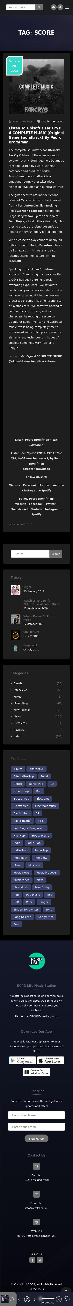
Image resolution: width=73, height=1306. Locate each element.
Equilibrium (31, 631)
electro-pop (21, 798)
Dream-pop (21, 791)
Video (17, 736)
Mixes (17, 696)
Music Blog (21, 703)
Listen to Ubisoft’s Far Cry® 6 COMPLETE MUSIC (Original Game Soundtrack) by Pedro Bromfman (36, 135)
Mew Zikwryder (22, 121)
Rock (29, 902)
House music (40, 835)
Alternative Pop (24, 776)
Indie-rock (21, 850)
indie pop (41, 850)
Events (18, 683)
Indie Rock (20, 857)
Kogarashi (30, 645)
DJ (52, 783)
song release (22, 916)
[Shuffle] (59, 1299)
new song (42, 887)
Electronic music (45, 806)
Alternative (36, 769)
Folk (41, 820)
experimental (22, 820)
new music (21, 887)
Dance (18, 783)
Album (18, 769)
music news (21, 872)
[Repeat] (66, 1299)
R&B (49, 894)
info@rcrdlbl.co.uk (36, 1207)
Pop (16, 894)
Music (17, 865)
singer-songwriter (26, 909)
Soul (16, 924)
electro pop (21, 813)
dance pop (36, 783)
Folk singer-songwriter (29, 828)
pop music (33, 894)
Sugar (27, 587)
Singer (44, 902)
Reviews (19, 729)
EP (37, 813)
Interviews (20, 690)
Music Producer (47, 872)
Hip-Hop (19, 835)
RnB (16, 902)
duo (38, 791)
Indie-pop (34, 843)
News (17, 716)
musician (34, 865)
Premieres (20, 723)
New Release (22, 709)
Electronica (21, 806)
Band (44, 776)
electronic (42, 798)
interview (41, 857)
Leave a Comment (20, 524)
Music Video (22, 880)
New (40, 880)
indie (17, 843)
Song (49, 909)
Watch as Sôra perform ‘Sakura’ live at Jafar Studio (41, 602)
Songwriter (45, 916)
